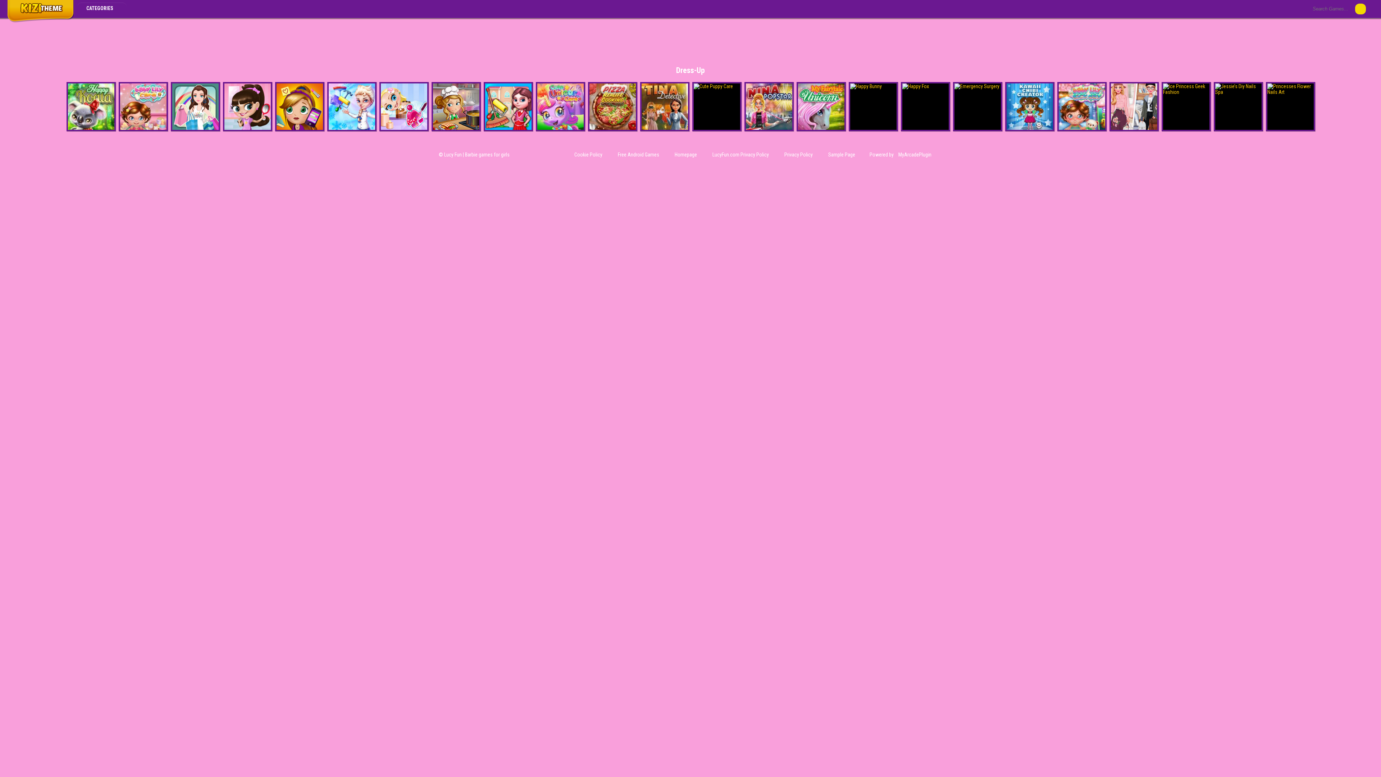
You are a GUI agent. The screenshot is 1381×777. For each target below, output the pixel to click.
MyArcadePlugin (914, 155)
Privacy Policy (798, 155)
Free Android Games (638, 155)
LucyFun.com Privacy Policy (740, 155)
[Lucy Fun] (40, 21)
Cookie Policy (588, 155)
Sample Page (841, 155)
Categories (100, 8)
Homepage (686, 155)
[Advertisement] (690, 38)
